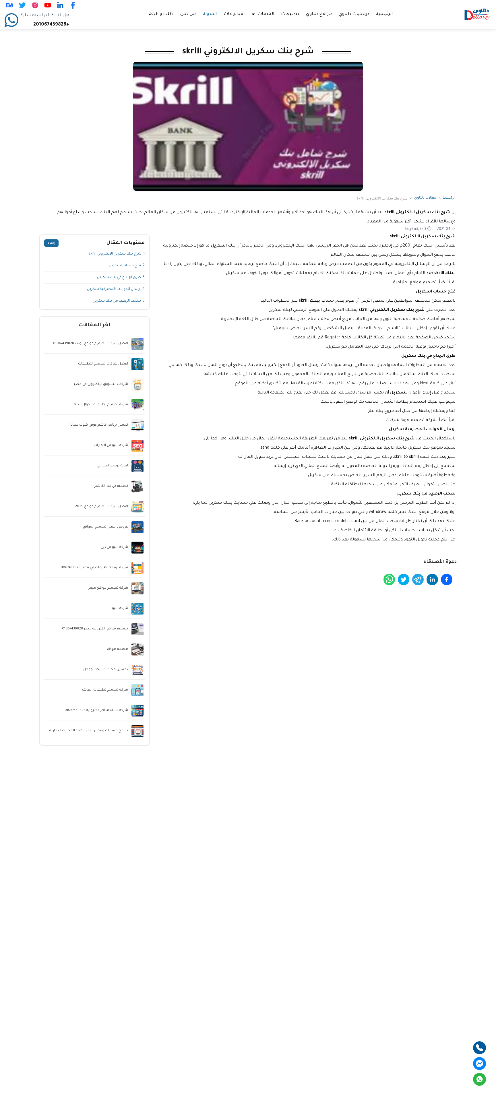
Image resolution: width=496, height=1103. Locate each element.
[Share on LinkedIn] (432, 579)
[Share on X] (403, 579)
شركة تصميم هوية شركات (411, 420)
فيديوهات (233, 14)
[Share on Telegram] (418, 579)
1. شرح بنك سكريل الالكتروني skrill (117, 254)
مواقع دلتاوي (319, 14)
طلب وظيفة (160, 14)
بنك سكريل (418, 448)
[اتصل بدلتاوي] (479, 1047)
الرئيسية (384, 14)
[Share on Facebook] (446, 579)
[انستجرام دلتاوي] (35, 5)
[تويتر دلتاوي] (22, 5)
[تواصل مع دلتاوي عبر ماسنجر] (479, 1063)
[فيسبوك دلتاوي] (73, 5)
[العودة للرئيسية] (477, 14)
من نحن (188, 14)
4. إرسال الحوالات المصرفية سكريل (116, 289)
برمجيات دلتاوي (354, 14)
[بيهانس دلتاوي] (10, 5)
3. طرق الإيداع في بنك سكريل (121, 278)
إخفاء (51, 243)
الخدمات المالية (261, 212)
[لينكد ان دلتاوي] (60, 5)
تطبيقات (290, 14)
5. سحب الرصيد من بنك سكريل (119, 301)
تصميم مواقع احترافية (415, 282)
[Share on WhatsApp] (389, 579)
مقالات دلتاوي (425, 198)
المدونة (210, 14)
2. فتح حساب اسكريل (127, 266)
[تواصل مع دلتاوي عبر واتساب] (479, 1079)
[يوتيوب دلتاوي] (47, 5)
